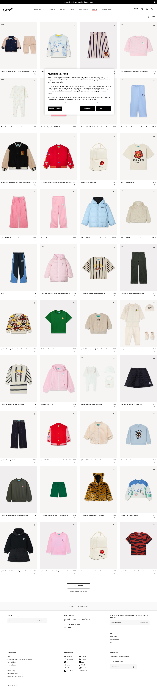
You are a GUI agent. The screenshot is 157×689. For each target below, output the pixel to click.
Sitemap (10, 668)
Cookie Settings (12, 665)
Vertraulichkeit (11, 662)
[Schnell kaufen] (35, 74)
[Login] (147, 9)
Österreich (115, 667)
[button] (27, 620)
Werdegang (11, 670)
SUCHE (136, 9)
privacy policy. (95, 102)
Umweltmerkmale (12, 673)
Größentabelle (114, 639)
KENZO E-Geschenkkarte (15, 676)
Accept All (103, 108)
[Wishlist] (34, 25)
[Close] (111, 71)
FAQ (111, 642)
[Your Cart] (151, 9)
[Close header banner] (155, 2)
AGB (8, 656)
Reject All (87, 108)
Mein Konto (113, 636)
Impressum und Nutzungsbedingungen (19, 659)
